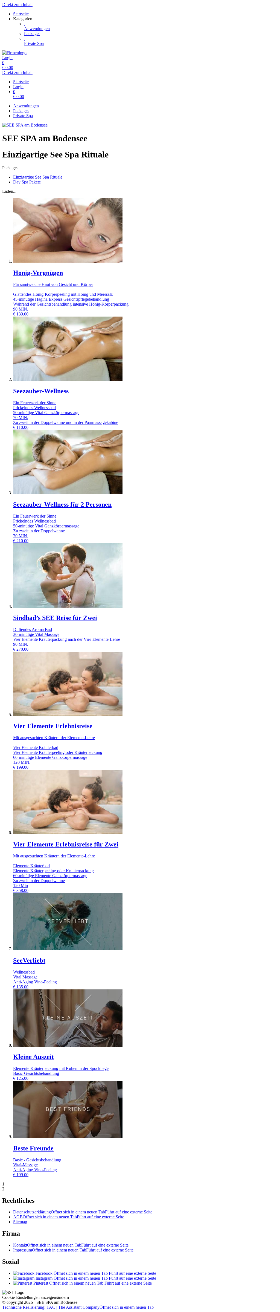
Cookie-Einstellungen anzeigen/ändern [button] (35, 1297)
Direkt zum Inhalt (17, 4)
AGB (68, 1217)
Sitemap (20, 1221)
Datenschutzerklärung (82, 1212)
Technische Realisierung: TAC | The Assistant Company (78, 1307)
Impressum (73, 1250)
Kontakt (71, 1245)
